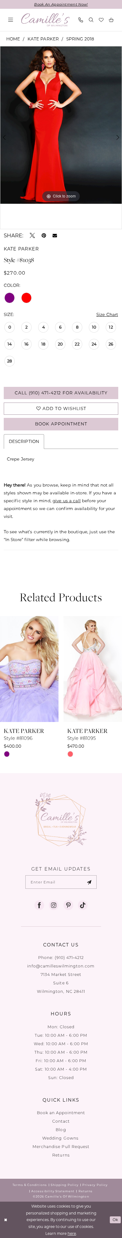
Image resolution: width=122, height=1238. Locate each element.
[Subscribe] (89, 882)
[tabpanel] (61, 125)
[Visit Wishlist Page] (101, 19)
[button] (11, 19)
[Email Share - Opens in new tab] (55, 235)
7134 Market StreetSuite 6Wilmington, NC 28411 (61, 983)
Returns (60, 1154)
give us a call (67, 500)
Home (13, 39)
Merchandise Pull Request (61, 1146)
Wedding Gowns (61, 1138)
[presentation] (42, 669)
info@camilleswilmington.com (60, 965)
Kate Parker (43, 39)
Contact (61, 1121)
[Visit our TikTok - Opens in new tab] (83, 905)
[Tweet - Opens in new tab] (32, 235)
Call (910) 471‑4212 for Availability (61, 393)
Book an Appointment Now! (61, 4)
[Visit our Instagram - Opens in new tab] (53, 905)
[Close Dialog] (5, 1220)
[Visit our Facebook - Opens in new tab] (39, 905)
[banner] (45, 19)
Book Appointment (61, 424)
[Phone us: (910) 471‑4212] (81, 19)
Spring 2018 (80, 39)
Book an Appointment (61, 1112)
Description (24, 441)
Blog (61, 1129)
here (72, 1233)
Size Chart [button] (107, 314)
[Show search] (91, 19)
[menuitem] (11, 19)
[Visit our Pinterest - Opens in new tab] (68, 905)
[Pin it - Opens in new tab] (44, 235)
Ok (116, 1219)
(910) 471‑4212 (69, 957)
